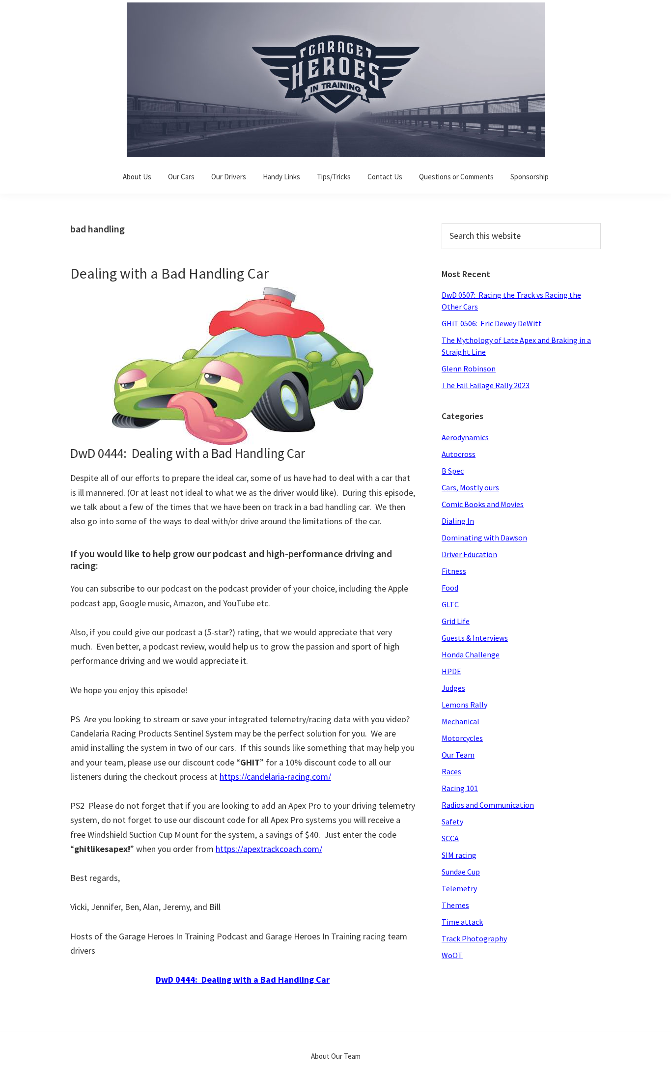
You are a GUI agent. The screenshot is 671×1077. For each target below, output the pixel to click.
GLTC (450, 604)
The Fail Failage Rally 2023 (486, 385)
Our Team (458, 755)
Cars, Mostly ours (470, 487)
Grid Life (456, 621)
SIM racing (459, 855)
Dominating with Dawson (484, 537)
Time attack (462, 922)
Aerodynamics (465, 437)
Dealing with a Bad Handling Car (169, 273)
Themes (455, 905)
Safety (452, 821)
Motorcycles (462, 738)
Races (451, 771)
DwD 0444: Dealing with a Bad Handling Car (243, 979)
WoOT (452, 955)
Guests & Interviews (475, 638)
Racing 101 (460, 788)
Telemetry (459, 888)
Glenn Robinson (469, 368)
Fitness (454, 571)
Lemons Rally (464, 704)
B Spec (453, 471)
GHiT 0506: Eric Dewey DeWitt (492, 323)
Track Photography (474, 938)
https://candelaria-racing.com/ (275, 776)
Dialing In (458, 521)
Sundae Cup (461, 872)
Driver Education (469, 554)
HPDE (451, 671)
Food (450, 588)
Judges (453, 688)
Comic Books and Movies (483, 504)
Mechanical (460, 721)
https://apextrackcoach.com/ (269, 848)
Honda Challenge (471, 654)
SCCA (450, 838)
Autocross (458, 454)
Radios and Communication (488, 805)
